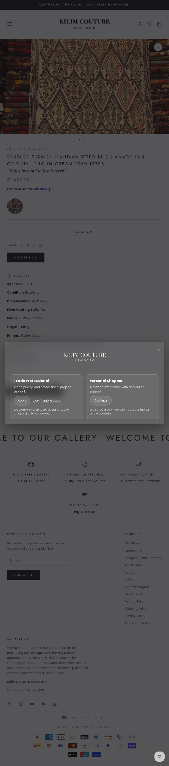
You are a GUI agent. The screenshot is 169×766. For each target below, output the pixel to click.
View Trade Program (47, 400)
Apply (22, 400)
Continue (101, 400)
